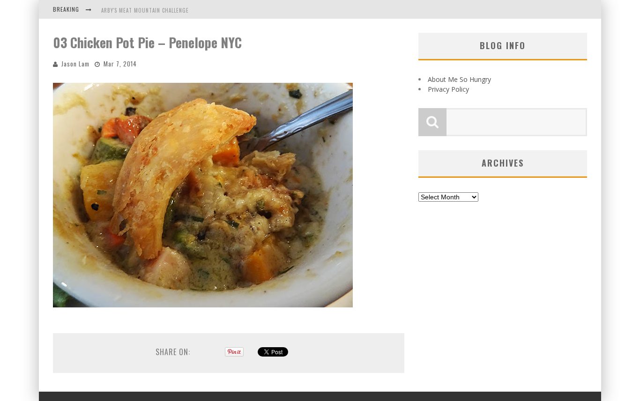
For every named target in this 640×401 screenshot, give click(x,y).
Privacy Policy (448, 89)
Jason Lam (75, 63)
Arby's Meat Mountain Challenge (145, 10)
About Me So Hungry (459, 79)
